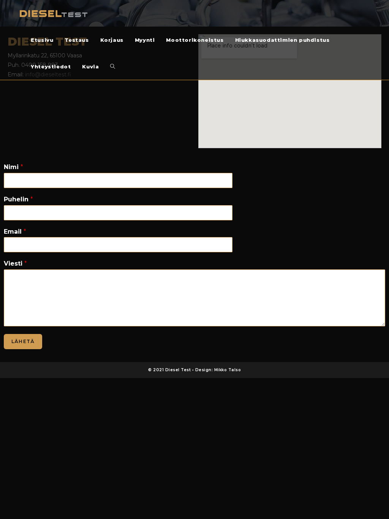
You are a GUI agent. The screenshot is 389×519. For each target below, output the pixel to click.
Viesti (15, 263)
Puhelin (18, 199)
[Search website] (112, 66)
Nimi (13, 167)
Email (15, 231)
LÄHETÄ (23, 341)
